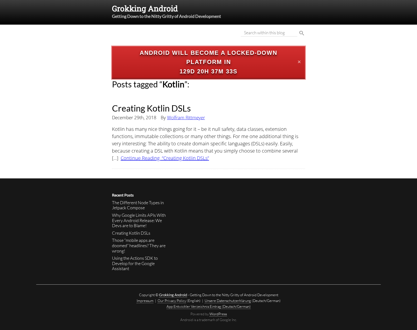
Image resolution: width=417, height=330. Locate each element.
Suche (302, 33)
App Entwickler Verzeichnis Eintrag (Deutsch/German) (209, 306)
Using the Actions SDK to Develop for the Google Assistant (135, 263)
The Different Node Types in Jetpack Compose (138, 205)
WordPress (218, 314)
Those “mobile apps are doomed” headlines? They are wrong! (139, 245)
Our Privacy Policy (172, 300)
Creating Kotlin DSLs (151, 108)
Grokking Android (145, 8)
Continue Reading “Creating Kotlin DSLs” (165, 158)
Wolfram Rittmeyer (186, 117)
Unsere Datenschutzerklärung (228, 300)
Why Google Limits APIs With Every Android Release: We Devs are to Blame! (139, 220)
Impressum (145, 300)
